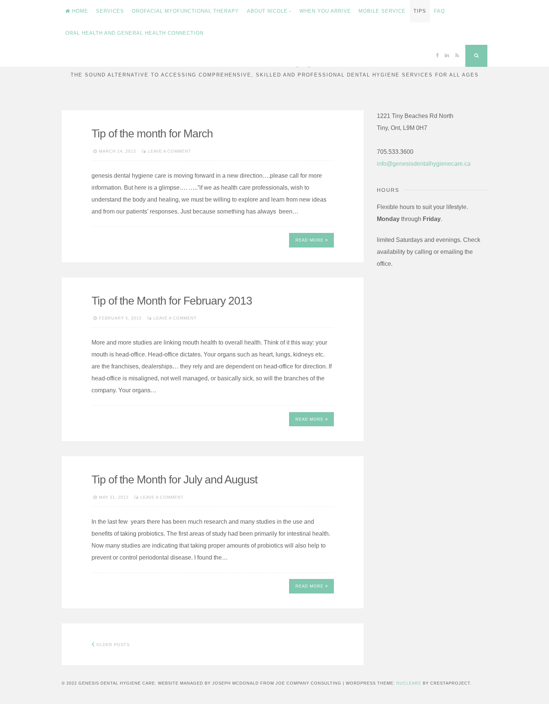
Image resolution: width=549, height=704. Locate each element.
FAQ (439, 11)
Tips (419, 11)
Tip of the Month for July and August (174, 479)
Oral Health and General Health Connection (134, 33)
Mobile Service (382, 11)
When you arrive (325, 11)
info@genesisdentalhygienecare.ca (424, 164)
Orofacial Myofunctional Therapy (185, 11)
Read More (309, 240)
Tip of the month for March (152, 133)
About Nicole (267, 11)
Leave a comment (169, 151)
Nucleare (408, 683)
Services (110, 11)
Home (80, 11)
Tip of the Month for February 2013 (172, 301)
